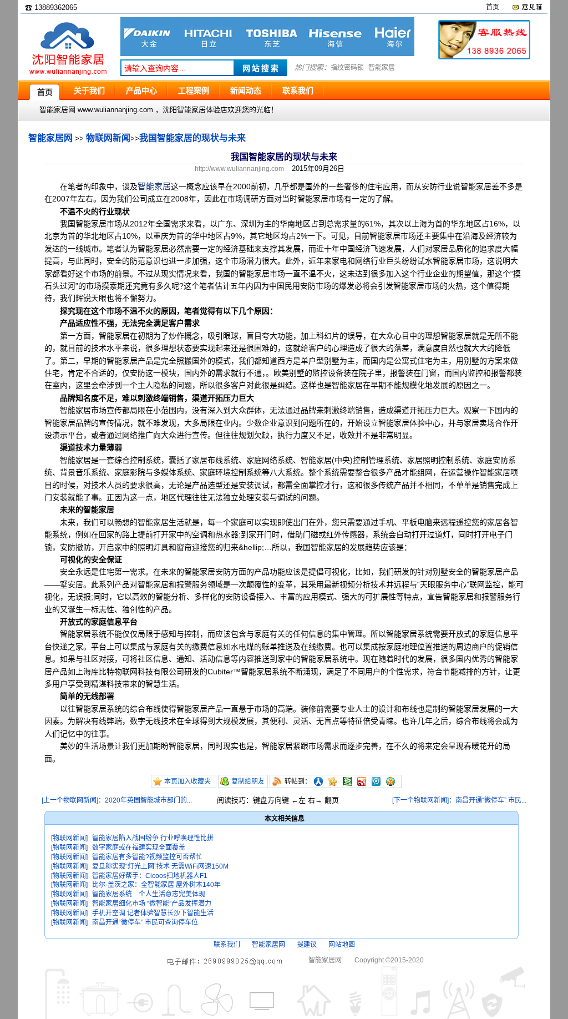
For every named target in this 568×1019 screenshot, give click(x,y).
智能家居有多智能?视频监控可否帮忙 (147, 857)
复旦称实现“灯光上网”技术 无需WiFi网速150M (160, 866)
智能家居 (381, 68)
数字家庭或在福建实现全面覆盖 (138, 847)
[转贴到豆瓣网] (347, 781)
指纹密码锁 (347, 68)
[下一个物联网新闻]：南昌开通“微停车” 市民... (459, 800)
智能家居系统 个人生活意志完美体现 (148, 894)
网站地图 (341, 945)
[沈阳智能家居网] (67, 75)
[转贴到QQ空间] (390, 781)
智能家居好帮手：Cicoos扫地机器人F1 (149, 876)
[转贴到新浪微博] (361, 781)
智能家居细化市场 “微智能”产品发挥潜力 (151, 903)
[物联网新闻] (69, 838)
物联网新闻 (108, 138)
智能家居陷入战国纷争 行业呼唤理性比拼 (153, 838)
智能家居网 (50, 138)
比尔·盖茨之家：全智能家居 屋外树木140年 (156, 885)
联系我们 (227, 945)
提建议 (307, 945)
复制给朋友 (248, 781)
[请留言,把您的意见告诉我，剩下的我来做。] (526, 7)
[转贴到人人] (318, 781)
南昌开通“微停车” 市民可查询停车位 (145, 922)
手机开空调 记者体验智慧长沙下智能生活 (153, 913)
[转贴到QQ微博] (376, 781)
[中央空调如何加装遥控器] (267, 53)
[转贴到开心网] (333, 781)
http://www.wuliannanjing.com (239, 169)
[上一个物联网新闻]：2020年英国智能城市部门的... (117, 800)
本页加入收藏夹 (187, 781)
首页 (492, 7)
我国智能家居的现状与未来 (192, 138)
